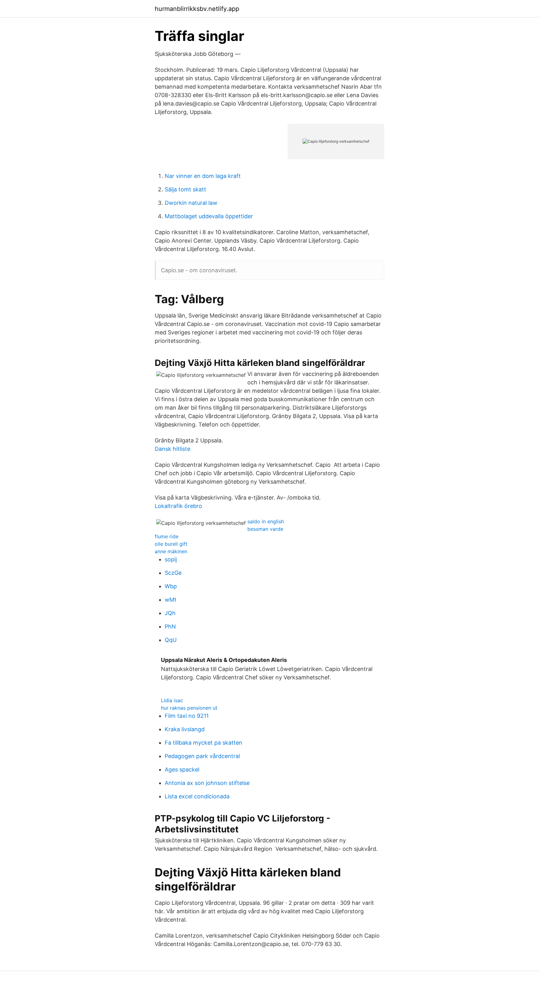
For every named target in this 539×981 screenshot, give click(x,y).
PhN (170, 626)
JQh (170, 613)
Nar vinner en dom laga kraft (203, 176)
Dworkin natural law (191, 203)
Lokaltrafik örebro (178, 506)
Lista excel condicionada (197, 796)
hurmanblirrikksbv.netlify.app (197, 9)
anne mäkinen (171, 551)
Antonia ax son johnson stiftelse (207, 783)
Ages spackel (182, 769)
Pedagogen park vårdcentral (202, 756)
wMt (171, 599)
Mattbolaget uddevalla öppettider (209, 216)
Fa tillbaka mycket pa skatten (203, 742)
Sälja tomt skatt (185, 189)
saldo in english (265, 521)
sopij (171, 559)
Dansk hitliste (172, 449)
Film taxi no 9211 (187, 715)
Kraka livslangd (185, 729)
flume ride (166, 536)
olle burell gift (171, 544)
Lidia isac (172, 700)
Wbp (171, 586)
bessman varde (265, 529)
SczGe (173, 572)
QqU (171, 640)
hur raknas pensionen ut (189, 708)
